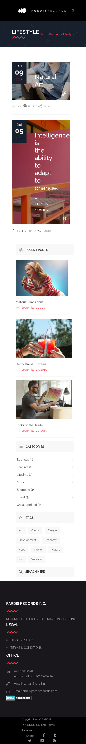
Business (23, 459)
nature (56, 549)
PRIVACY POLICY (21, 640)
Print (31, 106)
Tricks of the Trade (29, 425)
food (22, 549)
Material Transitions (29, 302)
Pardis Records (50, 34)
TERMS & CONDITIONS (26, 647)
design (52, 530)
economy (51, 540)
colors (35, 530)
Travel (21, 497)
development (27, 540)
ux (21, 559)
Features (22, 467)
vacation (36, 559)
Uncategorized (27, 504)
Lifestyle (22, 474)
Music (21, 482)
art (21, 530)
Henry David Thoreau (31, 364)
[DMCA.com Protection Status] (19, 699)
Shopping (23, 489)
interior (38, 549)
